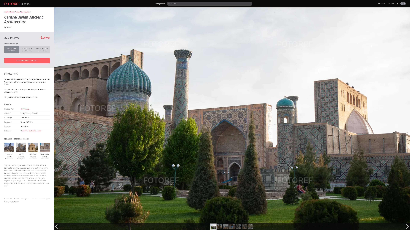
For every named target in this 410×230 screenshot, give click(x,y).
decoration (43, 168)
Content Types (45, 199)
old (19, 178)
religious (20, 181)
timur (15, 183)
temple (7, 183)
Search (16, 199)
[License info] (17, 43)
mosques (7, 178)
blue (5, 168)
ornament (24, 178)
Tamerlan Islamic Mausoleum (9, 156)
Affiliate (390, 4)
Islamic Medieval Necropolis (21, 156)
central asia (31, 168)
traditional (21, 183)
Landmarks (25, 12)
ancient (12, 165)
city (37, 168)
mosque (43, 176)
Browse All (8, 199)
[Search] (169, 4)
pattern (31, 178)
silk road (43, 181)
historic (19, 173)
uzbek (34, 183)
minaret (22, 176)
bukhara (17, 168)
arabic (23, 165)
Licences (34, 199)
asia (44, 165)
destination (17, 170)
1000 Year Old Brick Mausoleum (33, 156)
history (32, 173)
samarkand (32, 181)
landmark (7, 176)
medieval (15, 176)
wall (47, 183)
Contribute (381, 4)
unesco (28, 183)
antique (18, 165)
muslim (14, 178)
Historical (23, 131)
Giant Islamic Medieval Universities (45, 156)
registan (7, 181)
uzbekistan (41, 183)
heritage (13, 173)
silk (38, 181)
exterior (43, 170)
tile (11, 183)
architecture (34, 165)
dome (24, 170)
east (37, 170)
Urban (17, 12)
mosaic (36, 176)
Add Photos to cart (26, 61)
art (41, 165)
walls (6, 186)
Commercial (24, 109)
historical (26, 173)
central (23, 168)
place (43, 178)
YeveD (9, 27)
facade (6, 173)
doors (33, 170)
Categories (159, 4)
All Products (9, 12)
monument (29, 176)
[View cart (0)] (397, 3)
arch (28, 165)
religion (13, 181)
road (25, 181)
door (28, 170)
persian (37, 178)
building (11, 168)
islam (38, 173)
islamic (43, 173)
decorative (8, 170)
